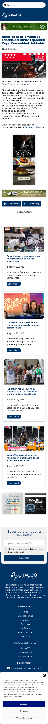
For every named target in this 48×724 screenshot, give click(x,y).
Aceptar (24, 704)
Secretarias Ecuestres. (35, 127)
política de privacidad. (14, 552)
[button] (44, 675)
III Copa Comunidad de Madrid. (21, 83)
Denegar (24, 711)
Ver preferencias (24, 718)
